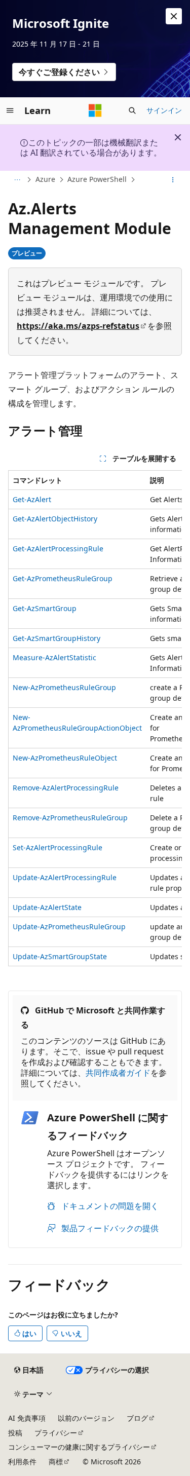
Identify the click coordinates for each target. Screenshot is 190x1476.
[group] (95, 718)
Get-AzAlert (32, 499)
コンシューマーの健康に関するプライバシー (79, 1447)
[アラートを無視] (174, 16)
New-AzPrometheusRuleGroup (64, 687)
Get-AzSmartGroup (45, 608)
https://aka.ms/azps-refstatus (78, 325)
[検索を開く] (132, 110)
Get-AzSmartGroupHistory (56, 638)
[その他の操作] (173, 180)
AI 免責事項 (27, 1418)
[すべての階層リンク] (17, 180)
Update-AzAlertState (47, 907)
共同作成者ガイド (118, 1072)
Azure (45, 179)
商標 (56, 1461)
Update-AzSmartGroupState (60, 956)
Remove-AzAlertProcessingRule (66, 787)
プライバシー (55, 1432)
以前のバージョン (86, 1418)
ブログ (137, 1418)
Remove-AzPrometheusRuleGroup (70, 817)
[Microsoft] (95, 110)
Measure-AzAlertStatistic (54, 657)
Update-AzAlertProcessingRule (65, 877)
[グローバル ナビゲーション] (10, 110)
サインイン (164, 110)
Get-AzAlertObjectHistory (55, 518)
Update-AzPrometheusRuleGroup (69, 926)
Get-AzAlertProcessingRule (58, 548)
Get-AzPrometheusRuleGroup (62, 578)
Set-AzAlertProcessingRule (57, 847)
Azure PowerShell (97, 179)
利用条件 (22, 1461)
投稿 (15, 1432)
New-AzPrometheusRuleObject (65, 758)
